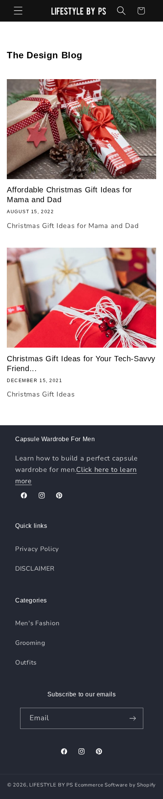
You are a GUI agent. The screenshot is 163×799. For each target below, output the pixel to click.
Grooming (30, 642)
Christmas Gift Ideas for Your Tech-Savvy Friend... (81, 363)
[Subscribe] (133, 718)
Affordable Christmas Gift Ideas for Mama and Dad (69, 195)
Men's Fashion (37, 623)
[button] (18, 11)
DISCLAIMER (35, 568)
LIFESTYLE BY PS (51, 785)
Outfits (26, 662)
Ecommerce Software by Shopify (115, 785)
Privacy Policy (37, 549)
